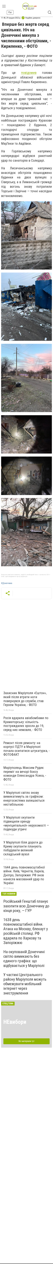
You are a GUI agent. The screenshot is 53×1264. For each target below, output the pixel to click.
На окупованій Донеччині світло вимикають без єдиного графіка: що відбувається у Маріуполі (24, 958)
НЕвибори (14, 1022)
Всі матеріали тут (26, 1041)
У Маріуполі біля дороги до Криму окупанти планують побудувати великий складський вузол (23, 848)
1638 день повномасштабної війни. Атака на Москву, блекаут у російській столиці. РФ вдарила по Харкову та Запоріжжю (25, 931)
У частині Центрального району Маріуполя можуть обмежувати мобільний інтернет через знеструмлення (24, 983)
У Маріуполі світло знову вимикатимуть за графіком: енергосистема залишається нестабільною (24, 798)
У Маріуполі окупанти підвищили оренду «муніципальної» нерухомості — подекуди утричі (26, 823)
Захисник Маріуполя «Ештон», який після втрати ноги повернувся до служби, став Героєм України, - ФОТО (24, 699)
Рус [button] (10, 12)
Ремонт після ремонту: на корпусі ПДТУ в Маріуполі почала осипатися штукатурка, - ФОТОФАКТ (26, 749)
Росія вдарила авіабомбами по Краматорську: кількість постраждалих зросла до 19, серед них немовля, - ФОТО (25, 724)
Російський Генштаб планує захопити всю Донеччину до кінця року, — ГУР (26, 906)
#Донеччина (6, 583)
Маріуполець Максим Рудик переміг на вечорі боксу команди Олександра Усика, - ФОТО (24, 774)
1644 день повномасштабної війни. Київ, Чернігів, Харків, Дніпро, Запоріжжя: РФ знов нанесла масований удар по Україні (24, 875)
